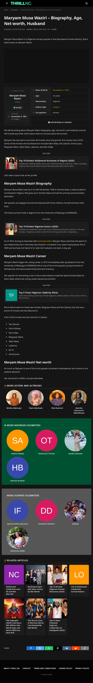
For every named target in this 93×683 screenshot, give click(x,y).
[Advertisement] (46, 66)
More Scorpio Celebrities (23, 495)
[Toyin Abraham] (36, 402)
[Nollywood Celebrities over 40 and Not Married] (14, 581)
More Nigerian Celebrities (23, 425)
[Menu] (7, 3)
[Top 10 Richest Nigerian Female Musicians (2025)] (57, 581)
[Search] (86, 3)
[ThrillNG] (20, 3)
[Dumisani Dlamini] (46, 512)
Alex (55, 29)
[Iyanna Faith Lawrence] (17, 512)
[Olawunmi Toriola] (46, 442)
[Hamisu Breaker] (17, 469)
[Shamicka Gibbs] (17, 539)
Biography (14, 10)
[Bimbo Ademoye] (14, 402)
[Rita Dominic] (57, 402)
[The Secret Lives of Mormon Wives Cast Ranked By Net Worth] (36, 617)
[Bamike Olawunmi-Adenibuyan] (79, 402)
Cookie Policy (65, 668)
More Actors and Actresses (24, 385)
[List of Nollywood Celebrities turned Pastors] (79, 581)
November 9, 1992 (62, 90)
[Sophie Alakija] (17, 442)
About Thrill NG (12, 668)
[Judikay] (75, 512)
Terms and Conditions (45, 668)
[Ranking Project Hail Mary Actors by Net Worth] (36, 581)
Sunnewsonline (45, 241)
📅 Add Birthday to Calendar (60, 122)
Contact (27, 668)
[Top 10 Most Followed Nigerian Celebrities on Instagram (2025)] (57, 617)
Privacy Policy (82, 668)
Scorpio (57, 107)
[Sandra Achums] (75, 442)
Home (6, 10)
